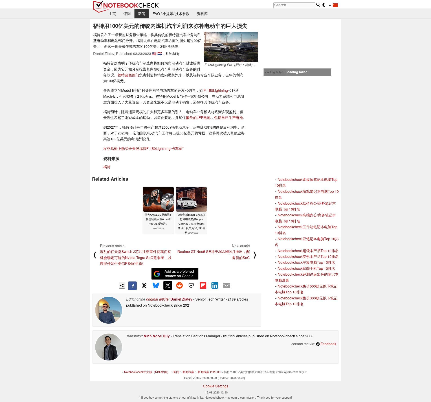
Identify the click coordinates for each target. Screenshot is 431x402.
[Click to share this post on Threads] (144, 285)
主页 (112, 13)
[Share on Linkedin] (214, 285)
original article (157, 299)
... (164, 53)
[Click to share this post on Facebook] (132, 285)
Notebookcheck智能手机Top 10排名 (306, 268)
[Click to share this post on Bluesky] (156, 285)
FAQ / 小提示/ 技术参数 (171, 13)
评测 (127, 13)
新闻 (141, 13)
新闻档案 (188, 372)
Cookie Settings (215, 386)
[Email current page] (226, 285)
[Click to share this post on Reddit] (179, 285)
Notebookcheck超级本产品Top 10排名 (308, 250)
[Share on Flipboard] (203, 285)
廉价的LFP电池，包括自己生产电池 (214, 117)
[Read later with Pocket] (191, 285)
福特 (106, 166)
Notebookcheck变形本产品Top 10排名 (308, 256)
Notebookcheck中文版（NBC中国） (147, 372)
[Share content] (122, 286)
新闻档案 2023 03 (209, 372)
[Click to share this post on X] (167, 285)
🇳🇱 (159, 53)
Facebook (328, 343)
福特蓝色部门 (128, 74)
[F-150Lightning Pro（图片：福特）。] (231, 47)
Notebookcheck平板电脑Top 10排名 (306, 262)
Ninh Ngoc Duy (157, 335)
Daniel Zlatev (181, 299)
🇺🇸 (154, 53)
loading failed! (274, 72)
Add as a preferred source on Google (179, 274)
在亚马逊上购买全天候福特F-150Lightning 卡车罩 (142, 148)
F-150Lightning (216, 90)
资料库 (202, 13)
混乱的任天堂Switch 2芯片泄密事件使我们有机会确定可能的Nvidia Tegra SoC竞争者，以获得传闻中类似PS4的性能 (135, 257)
